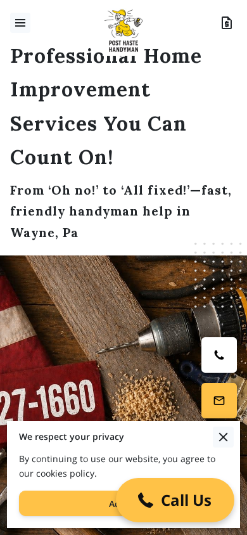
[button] (175, 500)
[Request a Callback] (219, 400)
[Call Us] (219, 355)
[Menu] (20, 23)
